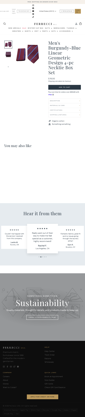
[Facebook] (7, 367)
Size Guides (50, 380)
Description (55, 101)
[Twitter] (14, 367)
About (5, 380)
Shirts (28, 31)
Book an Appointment (54, 376)
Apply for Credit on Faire (43, 397)
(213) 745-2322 (14, 11)
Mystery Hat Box (35, 28)
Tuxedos (71, 28)
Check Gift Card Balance (55, 387)
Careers (6, 376)
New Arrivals (14, 28)
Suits (47, 28)
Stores (6, 384)
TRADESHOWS (23, 11)
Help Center (50, 351)
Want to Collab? (10, 387)
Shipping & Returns (58, 115)
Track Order (50, 355)
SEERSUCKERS (59, 28)
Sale (24, 28)
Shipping (51, 81)
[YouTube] (11, 367)
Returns (48, 358)
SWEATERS (17, 31)
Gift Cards (49, 384)
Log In (78, 11)
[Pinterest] (18, 367)
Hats (53, 31)
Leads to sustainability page (42, 317)
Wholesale (67, 11)
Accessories (65, 31)
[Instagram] (4, 367)
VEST (36, 31)
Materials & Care (57, 105)
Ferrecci (14, 347)
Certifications (56, 110)
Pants (45, 31)
